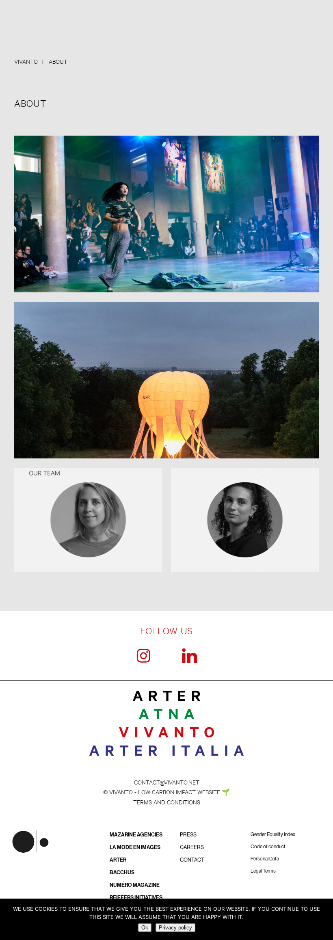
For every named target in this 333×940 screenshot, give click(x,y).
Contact (192, 860)
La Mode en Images (135, 847)
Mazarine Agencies (136, 835)
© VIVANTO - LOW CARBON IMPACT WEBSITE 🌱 (166, 791)
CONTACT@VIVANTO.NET (166, 782)
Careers (192, 847)
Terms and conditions (166, 802)
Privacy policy (175, 928)
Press (188, 835)
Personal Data (265, 859)
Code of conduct (268, 846)
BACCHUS (122, 872)
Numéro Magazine (135, 885)
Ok (144, 928)
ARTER (118, 860)
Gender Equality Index (273, 834)
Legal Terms (263, 871)
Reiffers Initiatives (136, 898)
